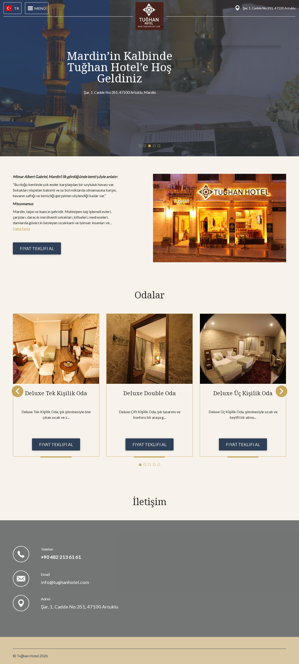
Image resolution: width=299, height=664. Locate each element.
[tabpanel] (56, 385)
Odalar (150, 294)
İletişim (150, 501)
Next (281, 391)
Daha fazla (21, 228)
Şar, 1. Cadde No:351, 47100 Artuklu (79, 606)
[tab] (140, 146)
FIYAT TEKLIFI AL (37, 248)
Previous (17, 391)
